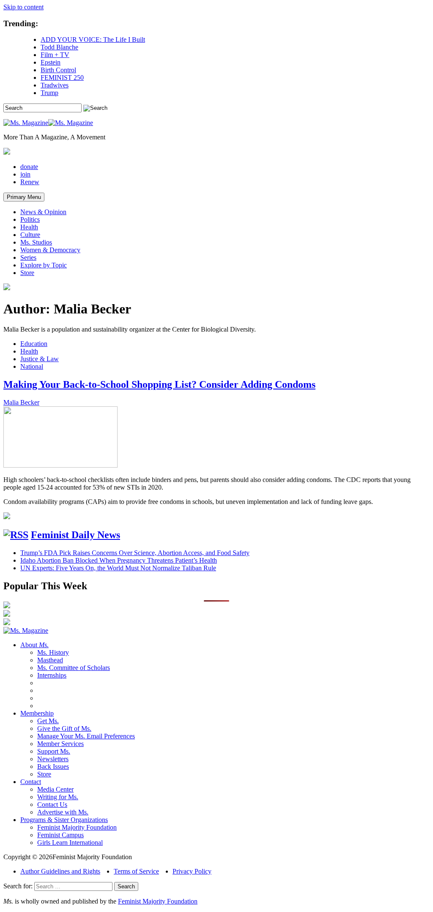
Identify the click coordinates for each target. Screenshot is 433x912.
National (31, 366)
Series (28, 257)
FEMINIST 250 (62, 77)
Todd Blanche (59, 47)
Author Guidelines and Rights (60, 871)
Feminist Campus (60, 834)
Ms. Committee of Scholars (73, 667)
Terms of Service (136, 871)
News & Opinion (43, 211)
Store (27, 272)
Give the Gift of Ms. (64, 728)
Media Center (55, 789)
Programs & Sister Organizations (64, 819)
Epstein (50, 62)
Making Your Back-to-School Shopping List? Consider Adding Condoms (159, 384)
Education (33, 343)
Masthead (50, 660)
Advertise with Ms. (62, 812)
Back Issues (53, 766)
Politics (30, 219)
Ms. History (53, 652)
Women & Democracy (50, 249)
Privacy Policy (192, 871)
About (34, 644)
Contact (30, 781)
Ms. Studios (36, 242)
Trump (49, 92)
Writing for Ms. (57, 796)
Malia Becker (21, 402)
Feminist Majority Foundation (77, 827)
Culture (30, 234)
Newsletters (53, 758)
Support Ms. (53, 751)
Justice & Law (39, 358)
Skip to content (23, 7)
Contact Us (52, 804)
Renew (29, 181)
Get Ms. (48, 720)
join (25, 174)
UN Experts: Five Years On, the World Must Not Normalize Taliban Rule (118, 568)
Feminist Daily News (75, 534)
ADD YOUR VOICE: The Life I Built (93, 39)
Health (29, 227)
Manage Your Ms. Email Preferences (86, 736)
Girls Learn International (70, 842)
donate (29, 166)
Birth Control (58, 70)
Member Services (60, 743)
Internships (51, 675)
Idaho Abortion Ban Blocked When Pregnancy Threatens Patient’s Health (118, 560)
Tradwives (55, 85)
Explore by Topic (43, 265)
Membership (37, 713)
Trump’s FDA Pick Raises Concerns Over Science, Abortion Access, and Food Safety (134, 552)
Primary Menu (24, 197)
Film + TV (55, 54)
